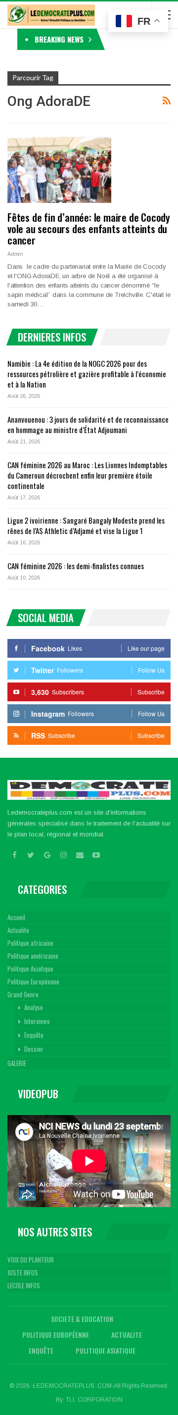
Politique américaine (32, 956)
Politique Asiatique (30, 969)
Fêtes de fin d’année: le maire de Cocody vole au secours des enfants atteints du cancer (88, 228)
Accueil (16, 917)
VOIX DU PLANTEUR (30, 1260)
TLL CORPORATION (94, 1399)
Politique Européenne (33, 981)
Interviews (37, 1021)
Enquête (34, 1035)
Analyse (33, 1007)
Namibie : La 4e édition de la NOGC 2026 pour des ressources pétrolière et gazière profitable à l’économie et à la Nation (86, 374)
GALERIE (16, 1063)
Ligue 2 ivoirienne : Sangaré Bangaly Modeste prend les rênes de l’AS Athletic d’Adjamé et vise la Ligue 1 (86, 525)
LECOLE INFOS (23, 1285)
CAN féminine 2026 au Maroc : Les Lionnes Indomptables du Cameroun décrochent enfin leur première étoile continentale (87, 475)
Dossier (34, 1049)
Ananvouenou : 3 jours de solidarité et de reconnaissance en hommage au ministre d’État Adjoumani (88, 424)
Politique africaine (30, 943)
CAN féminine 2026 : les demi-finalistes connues (75, 565)
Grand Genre (23, 994)
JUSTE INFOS (22, 1272)
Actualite (18, 930)
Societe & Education (82, 1319)
